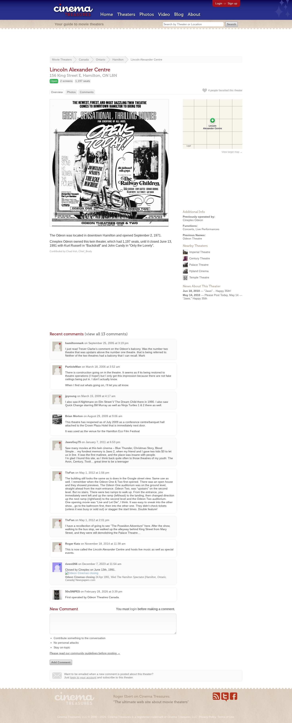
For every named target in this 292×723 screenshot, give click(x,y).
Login (218, 3)
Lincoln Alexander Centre (146, 59)
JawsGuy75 (73, 442)
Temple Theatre (199, 277)
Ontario (100, 59)
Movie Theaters (62, 59)
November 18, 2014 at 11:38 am (105, 543)
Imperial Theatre (199, 251)
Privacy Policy (207, 716)
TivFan (69, 472)
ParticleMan (73, 366)
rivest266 (71, 563)
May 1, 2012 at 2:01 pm (94, 520)
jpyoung (70, 396)
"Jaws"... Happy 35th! (217, 290)
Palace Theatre (199, 264)
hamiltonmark (74, 343)
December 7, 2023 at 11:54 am (101, 563)
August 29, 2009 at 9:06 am (104, 416)
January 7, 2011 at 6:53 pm (103, 442)
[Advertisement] (146, 43)
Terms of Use (226, 716)
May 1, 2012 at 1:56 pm (94, 472)
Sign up (232, 3)
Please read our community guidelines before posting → (85, 653)
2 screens (66, 81)
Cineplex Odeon (193, 220)
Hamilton (118, 59)
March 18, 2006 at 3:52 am (103, 366)
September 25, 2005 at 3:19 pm (108, 343)
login (133, 609)
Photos (146, 14)
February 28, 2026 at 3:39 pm (103, 591)
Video (164, 14)
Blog (179, 14)
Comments (87, 92)
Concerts (188, 229)
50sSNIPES (72, 591)
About (194, 14)
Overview (57, 92)
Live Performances (207, 229)
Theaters (126, 14)
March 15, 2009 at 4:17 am (98, 396)
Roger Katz (72, 543)
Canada (84, 59)
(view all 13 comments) (106, 334)
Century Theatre (199, 258)
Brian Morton (74, 416)
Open (53, 81)
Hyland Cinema (199, 270)
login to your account (83, 677)
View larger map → (232, 152)
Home (106, 14)
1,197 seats (82, 81)
